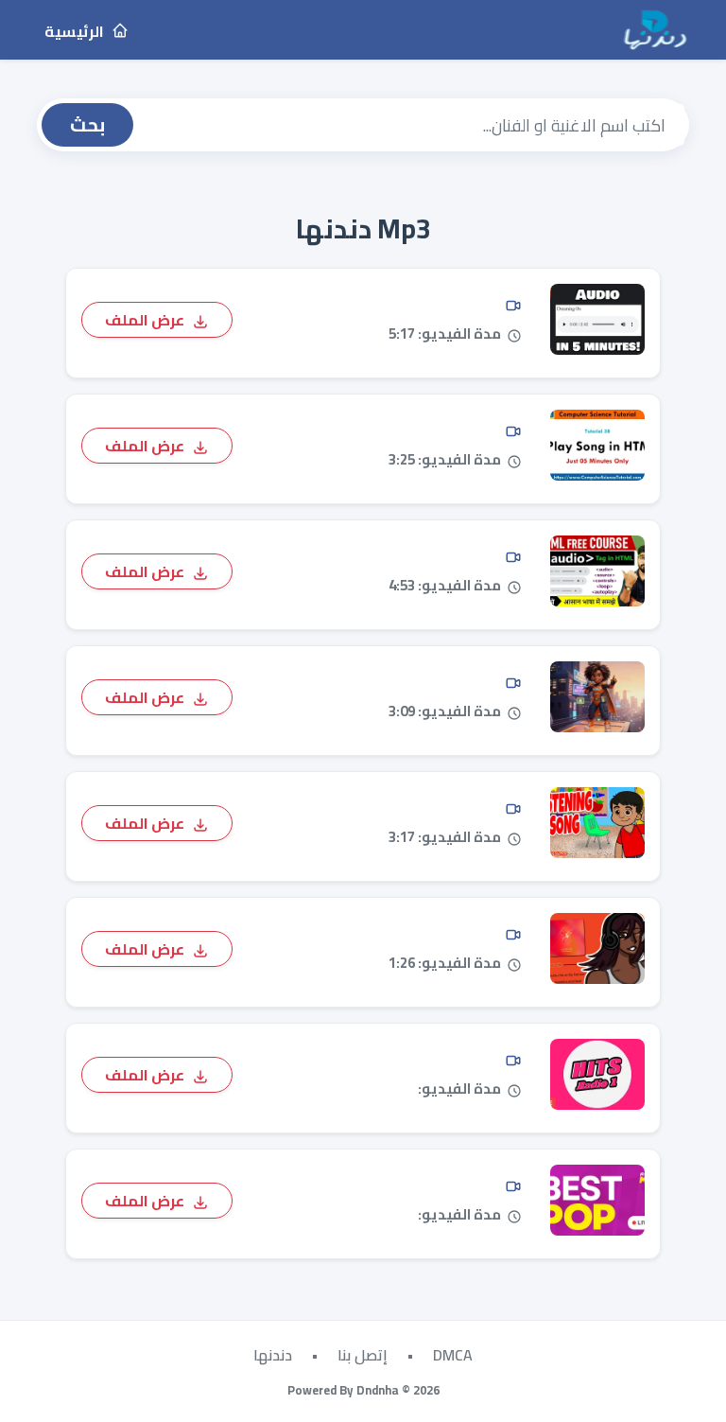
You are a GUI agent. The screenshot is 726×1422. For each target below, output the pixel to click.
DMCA (453, 1355)
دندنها (272, 1355)
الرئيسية (75, 31)
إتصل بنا (362, 1355)
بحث (87, 124)
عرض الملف (146, 319)
